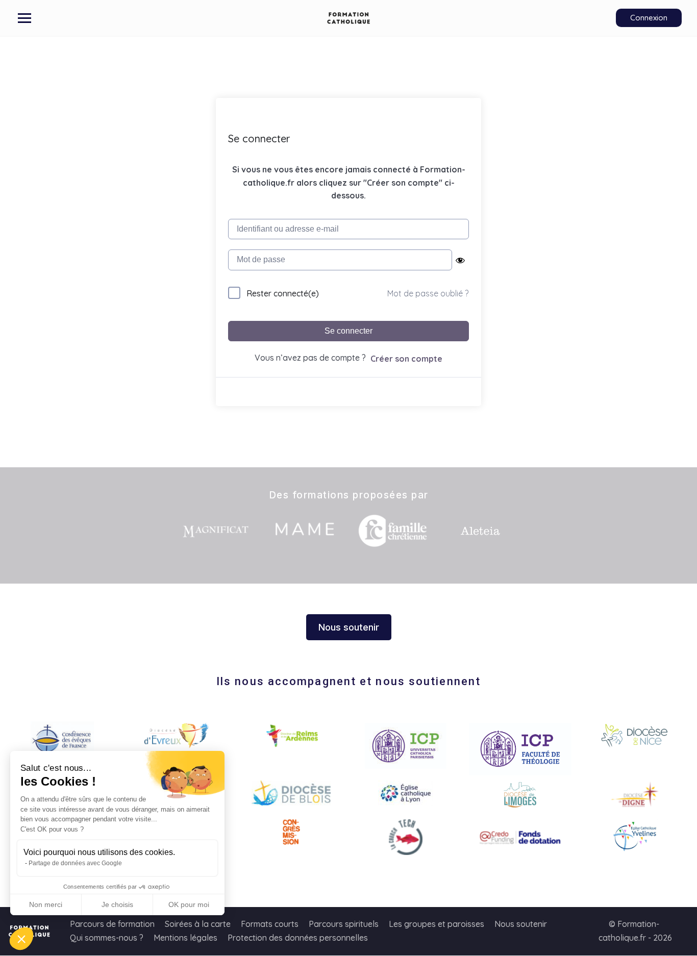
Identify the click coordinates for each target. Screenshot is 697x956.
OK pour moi (188, 904)
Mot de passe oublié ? (427, 293)
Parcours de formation (112, 924)
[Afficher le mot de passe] (460, 260)
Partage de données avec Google (75, 863)
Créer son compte (406, 359)
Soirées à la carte (198, 924)
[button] (21, 938)
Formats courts (269, 924)
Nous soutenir (520, 924)
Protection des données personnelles (298, 938)
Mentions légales (185, 938)
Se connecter (348, 330)
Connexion (648, 17)
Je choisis (117, 904)
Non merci (45, 904)
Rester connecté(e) (282, 293)
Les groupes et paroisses (436, 924)
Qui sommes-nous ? (106, 938)
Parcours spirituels (344, 924)
